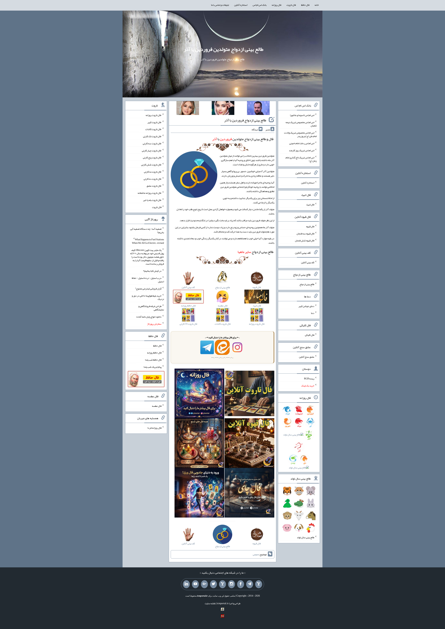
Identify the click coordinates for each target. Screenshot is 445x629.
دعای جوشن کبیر (306, 305)
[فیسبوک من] (240, 584)
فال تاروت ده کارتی (152, 178)
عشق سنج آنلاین (306, 356)
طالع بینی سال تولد (305, 537)
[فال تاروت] (249, 394)
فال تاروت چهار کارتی (151, 150)
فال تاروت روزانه (153, 115)
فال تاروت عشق (154, 185)
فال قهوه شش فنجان (304, 240)
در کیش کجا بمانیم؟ (152, 270)
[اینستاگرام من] (231, 584)
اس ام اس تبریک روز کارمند (301, 150)
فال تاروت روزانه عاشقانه (149, 192)
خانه (317, 4)
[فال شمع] (199, 443)
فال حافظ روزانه (154, 352)
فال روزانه (276, 4)
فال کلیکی (309, 334)
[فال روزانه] (199, 394)
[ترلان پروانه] (223, 108)
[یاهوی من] (258, 584)
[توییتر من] (213, 584)
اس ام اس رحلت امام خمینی (301, 143)
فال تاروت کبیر (154, 122)
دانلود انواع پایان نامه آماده (148, 316)
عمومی (256, 554)
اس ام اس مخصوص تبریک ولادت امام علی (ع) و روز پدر (300, 134)
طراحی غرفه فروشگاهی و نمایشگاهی (151, 308)
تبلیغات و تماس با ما (220, 4)
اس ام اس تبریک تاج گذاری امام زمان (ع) (301, 159)
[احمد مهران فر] (258, 108)
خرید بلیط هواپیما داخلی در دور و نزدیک (148, 297)
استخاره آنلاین (240, 4)
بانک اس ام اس (259, 4)
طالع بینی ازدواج (255, 251)
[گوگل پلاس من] (204, 584)
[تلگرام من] (249, 584)
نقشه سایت (210, 603)
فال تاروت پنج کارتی (152, 157)
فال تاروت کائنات (153, 129)
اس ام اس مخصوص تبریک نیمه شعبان (301, 124)
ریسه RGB (309, 378)
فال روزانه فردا (154, 427)
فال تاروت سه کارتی (152, 143)
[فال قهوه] (249, 443)
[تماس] (222, 584)
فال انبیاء (310, 204)
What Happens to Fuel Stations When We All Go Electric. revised (148, 241)
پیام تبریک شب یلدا (152, 366)
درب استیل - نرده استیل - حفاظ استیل (148, 280)
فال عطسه (156, 405)
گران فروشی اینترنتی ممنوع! (148, 288)
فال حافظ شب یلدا (153, 359)
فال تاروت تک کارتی (152, 136)
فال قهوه (310, 226)
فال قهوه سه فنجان (305, 233)
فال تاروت (291, 4)
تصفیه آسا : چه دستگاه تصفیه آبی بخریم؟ (147, 230)
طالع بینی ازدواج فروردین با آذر (245, 120)
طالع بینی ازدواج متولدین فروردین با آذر (223, 49)
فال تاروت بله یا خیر (152, 200)
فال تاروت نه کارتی (152, 171)
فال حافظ (305, 4)
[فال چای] (249, 493)
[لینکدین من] (186, 584)
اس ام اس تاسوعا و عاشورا (302, 115)
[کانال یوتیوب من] (195, 584)
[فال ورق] (199, 493)
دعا (312, 313)
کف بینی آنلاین (307, 262)
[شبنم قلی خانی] (187, 108)
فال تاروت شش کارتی (151, 164)
